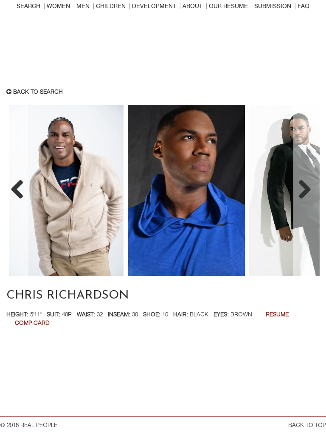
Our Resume (228, 6)
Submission (272, 6)
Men (83, 6)
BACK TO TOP (307, 425)
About (192, 6)
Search (28, 6)
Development (154, 6)
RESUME (277, 315)
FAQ (303, 6)
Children (111, 6)
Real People (163, 51)
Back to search (37, 92)
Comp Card (32, 323)
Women (58, 6)
